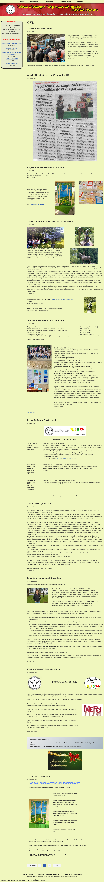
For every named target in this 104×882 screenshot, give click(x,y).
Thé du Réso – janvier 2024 (40, 503)
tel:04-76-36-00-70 (57, 299)
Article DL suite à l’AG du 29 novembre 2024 (49, 75)
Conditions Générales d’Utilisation (48, 874)
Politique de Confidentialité (73, 874)
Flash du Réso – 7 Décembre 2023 (43, 669)
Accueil (22, 1)
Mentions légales (28, 874)
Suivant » (56, 865)
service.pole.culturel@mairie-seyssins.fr (66, 458)
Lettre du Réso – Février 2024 (41, 420)
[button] (54, 1)
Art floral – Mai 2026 (12, 59)
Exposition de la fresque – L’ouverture (45, 167)
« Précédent (31, 865)
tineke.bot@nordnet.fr (68, 299)
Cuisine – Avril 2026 (12, 63)
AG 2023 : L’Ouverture (38, 776)
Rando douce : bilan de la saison (12, 43)
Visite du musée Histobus (39, 28)
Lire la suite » (31, 412)
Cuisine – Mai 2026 (12, 48)
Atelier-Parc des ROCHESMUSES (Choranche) (50, 221)
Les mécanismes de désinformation (44, 578)
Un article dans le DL (37, 204)
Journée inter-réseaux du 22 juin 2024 (45, 320)
